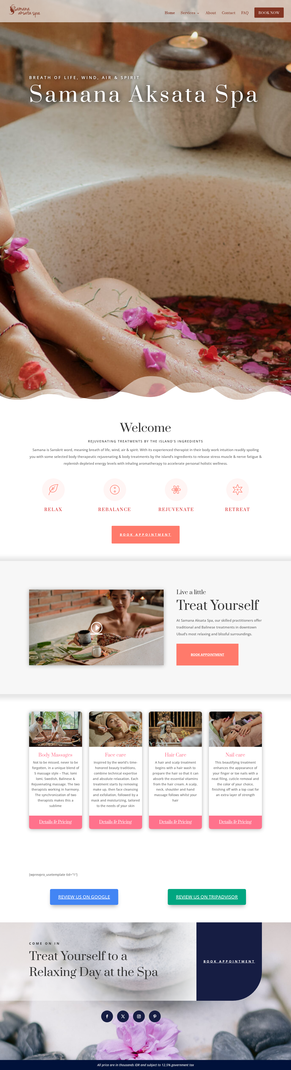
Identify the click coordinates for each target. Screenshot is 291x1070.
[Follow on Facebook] (107, 1016)
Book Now (269, 13)
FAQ (245, 13)
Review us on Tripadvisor (207, 897)
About (211, 13)
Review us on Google (84, 897)
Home (170, 13)
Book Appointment (145, 534)
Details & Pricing (55, 822)
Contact (229, 13)
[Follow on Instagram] (139, 1016)
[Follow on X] (123, 1016)
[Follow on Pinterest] (155, 1016)
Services (188, 13)
